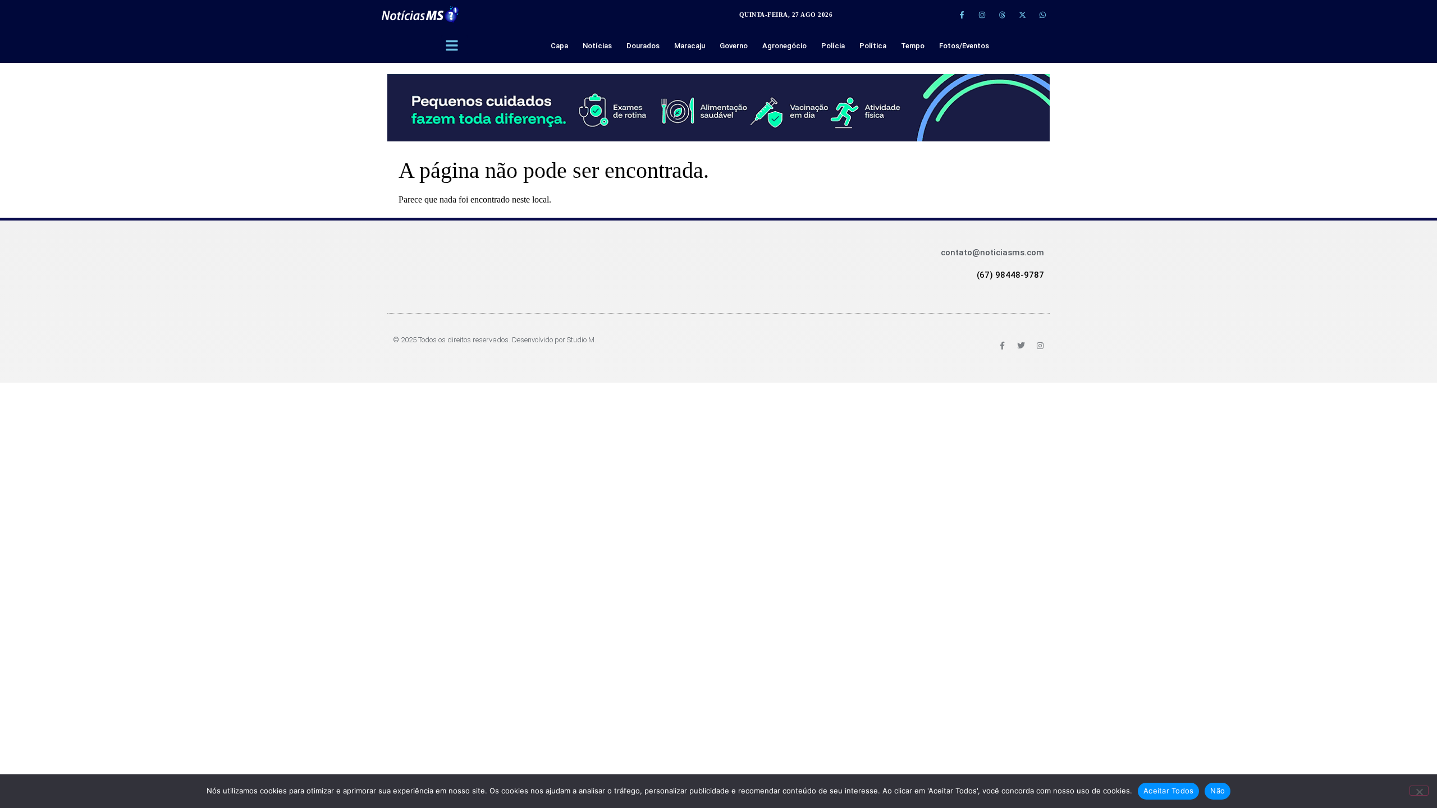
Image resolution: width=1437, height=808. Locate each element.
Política (872, 46)
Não (1217, 790)
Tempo (913, 46)
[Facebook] (1002, 346)
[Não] (1419, 791)
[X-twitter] (1022, 14)
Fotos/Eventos (964, 46)
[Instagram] (981, 14)
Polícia (833, 46)
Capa (559, 46)
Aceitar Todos (1168, 790)
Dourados (643, 46)
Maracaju (689, 46)
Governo (734, 46)
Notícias (597, 46)
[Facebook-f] (961, 14)
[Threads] (1002, 14)
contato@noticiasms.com (992, 252)
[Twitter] (1021, 346)
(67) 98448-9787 (1010, 275)
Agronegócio (784, 46)
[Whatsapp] (1042, 14)
